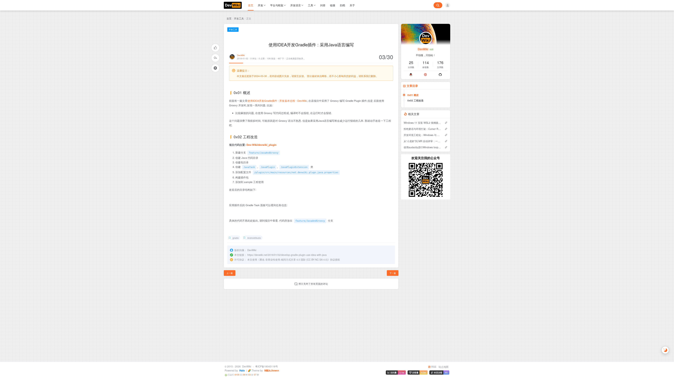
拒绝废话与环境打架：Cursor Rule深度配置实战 (422, 129)
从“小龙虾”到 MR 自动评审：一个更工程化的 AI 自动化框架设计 (422, 141)
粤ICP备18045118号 (266, 366)
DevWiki (241, 55)
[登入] (447, 5)
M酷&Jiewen (271, 370)
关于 (352, 5)
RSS (433, 366)
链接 (332, 5)
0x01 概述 (413, 95)
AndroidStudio (254, 237)
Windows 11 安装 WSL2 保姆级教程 (422, 122)
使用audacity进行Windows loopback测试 (422, 147)
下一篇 (392, 272)
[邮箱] (425, 74)
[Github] (440, 74)
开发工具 (239, 18)
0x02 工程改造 (415, 100)
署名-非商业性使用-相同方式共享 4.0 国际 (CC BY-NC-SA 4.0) (294, 259)
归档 (342, 5)
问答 (322, 5)
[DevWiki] (234, 5)
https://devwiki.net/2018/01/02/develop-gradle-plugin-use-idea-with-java (287, 255)
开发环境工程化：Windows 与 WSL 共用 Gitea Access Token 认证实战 (422, 135)
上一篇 (229, 272)
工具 (310, 5)
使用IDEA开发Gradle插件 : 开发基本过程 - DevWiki (277, 100)
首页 (250, 5)
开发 (260, 5)
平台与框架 (276, 5)
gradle (236, 237)
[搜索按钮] (438, 5)
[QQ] (410, 74)
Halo (242, 370)
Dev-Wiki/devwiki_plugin (261, 145)
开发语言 (295, 5)
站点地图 (443, 366)
